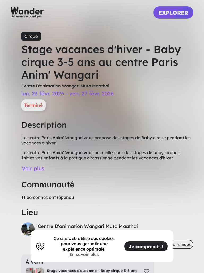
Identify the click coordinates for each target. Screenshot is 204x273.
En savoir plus (84, 254)
